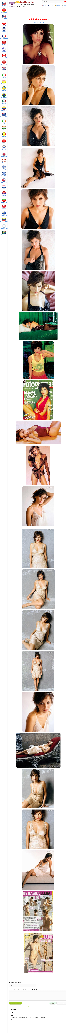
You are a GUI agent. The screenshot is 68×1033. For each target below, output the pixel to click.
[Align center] (21, 990)
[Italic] (12, 990)
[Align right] (23, 990)
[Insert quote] (32, 990)
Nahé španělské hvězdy (38, 22)
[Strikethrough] (16, 990)
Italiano (65, 5)
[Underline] (14, 990)
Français (51, 5)
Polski (44, 5)
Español (58, 5)
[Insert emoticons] (25, 990)
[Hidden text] (30, 990)
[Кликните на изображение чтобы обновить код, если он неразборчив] (52, 1003)
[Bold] (10, 990)
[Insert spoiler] (36, 990)
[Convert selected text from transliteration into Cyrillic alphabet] (34, 990)
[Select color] (28, 990)
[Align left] (19, 990)
